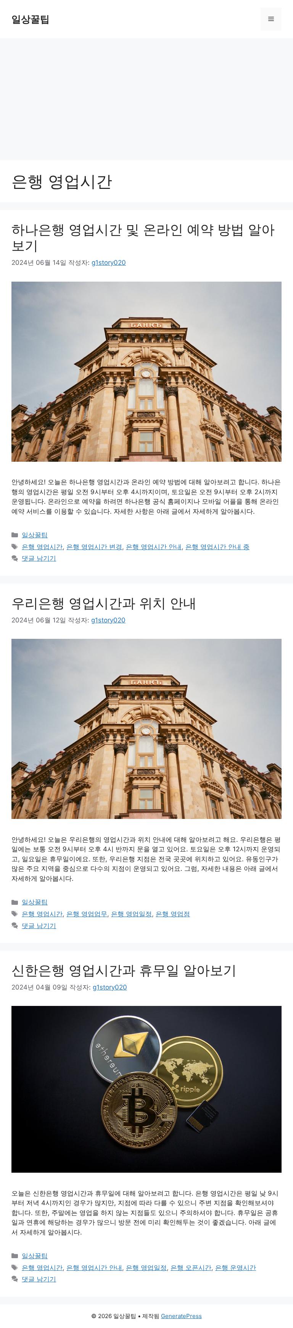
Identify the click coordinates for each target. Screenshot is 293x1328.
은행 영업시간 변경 (94, 547)
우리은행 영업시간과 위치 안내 (103, 603)
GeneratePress (181, 1316)
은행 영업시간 (42, 547)
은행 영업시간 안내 (154, 547)
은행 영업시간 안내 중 (217, 547)
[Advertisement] (146, 95)
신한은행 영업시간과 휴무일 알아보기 (124, 970)
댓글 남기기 (39, 558)
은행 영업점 (173, 914)
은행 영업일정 (131, 914)
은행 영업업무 (86, 914)
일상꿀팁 (30, 19)
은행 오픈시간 (191, 1268)
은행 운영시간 (235, 1268)
